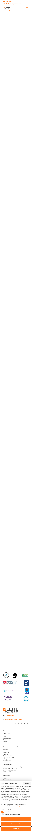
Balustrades (6, 743)
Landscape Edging (8, 751)
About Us (5, 778)
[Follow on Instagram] (27, 724)
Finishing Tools (7, 771)
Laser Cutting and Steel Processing (12, 767)
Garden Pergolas (7, 755)
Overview (27, 783)
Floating (5, 739)
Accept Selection (16, 824)
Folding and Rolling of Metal (10, 768)
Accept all (16, 828)
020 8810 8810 (7, 2)
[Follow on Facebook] (24, 724)
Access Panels (7, 760)
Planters (5, 749)
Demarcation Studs (8, 757)
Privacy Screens (7, 759)
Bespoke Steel (7, 738)
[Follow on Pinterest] (21, 724)
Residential (6, 735)
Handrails (5, 754)
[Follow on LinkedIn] (16, 724)
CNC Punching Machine (9, 770)
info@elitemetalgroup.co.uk (12, 4)
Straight (5, 741)
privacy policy (19, 806)
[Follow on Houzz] (18, 724)
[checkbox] (6, 809)
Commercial (6, 733)
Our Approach (7, 779)
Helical (5, 736)
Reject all (16, 819)
